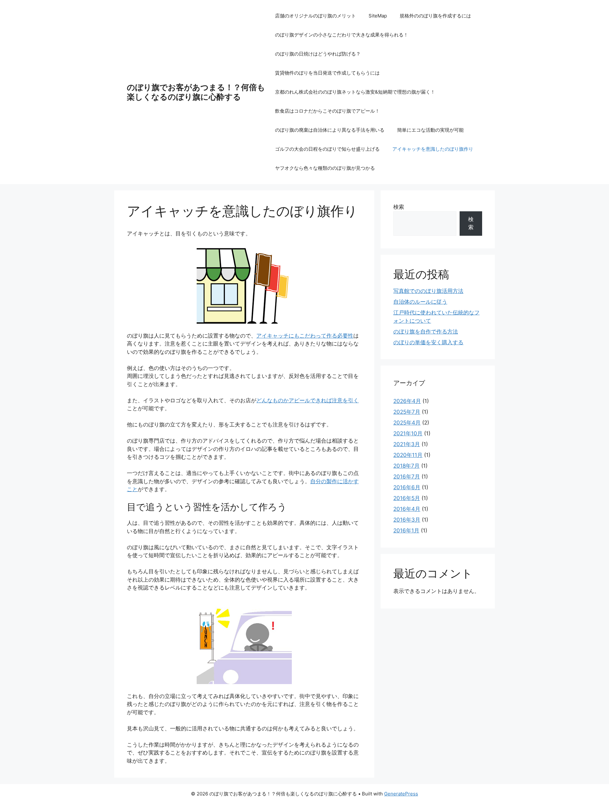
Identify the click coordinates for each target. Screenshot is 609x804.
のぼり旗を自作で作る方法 (425, 331)
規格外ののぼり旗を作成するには (435, 16)
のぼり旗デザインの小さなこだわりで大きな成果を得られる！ (341, 35)
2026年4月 (407, 401)
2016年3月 (406, 520)
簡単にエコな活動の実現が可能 (430, 130)
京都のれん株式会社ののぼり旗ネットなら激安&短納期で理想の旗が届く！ (355, 92)
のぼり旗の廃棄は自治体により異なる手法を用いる (329, 130)
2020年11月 (407, 455)
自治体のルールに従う (420, 302)
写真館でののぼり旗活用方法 (428, 291)
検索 (398, 207)
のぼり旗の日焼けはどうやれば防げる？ (318, 54)
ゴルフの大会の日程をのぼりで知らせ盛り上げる (327, 149)
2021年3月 (406, 444)
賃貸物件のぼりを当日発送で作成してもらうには (327, 73)
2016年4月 (406, 509)
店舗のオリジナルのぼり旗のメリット (315, 16)
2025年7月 (406, 412)
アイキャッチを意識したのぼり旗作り (432, 149)
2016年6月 (406, 487)
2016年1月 (406, 530)
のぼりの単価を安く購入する (428, 342)
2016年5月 (406, 498)
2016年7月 (406, 476)
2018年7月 (406, 466)
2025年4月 (407, 422)
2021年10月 (407, 433)
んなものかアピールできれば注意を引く (307, 400)
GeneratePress (401, 794)
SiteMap (378, 16)
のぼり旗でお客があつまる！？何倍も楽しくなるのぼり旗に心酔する (196, 92)
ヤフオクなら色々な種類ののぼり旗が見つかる (325, 168)
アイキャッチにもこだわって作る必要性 (304, 336)
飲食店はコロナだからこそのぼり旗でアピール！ (327, 111)
